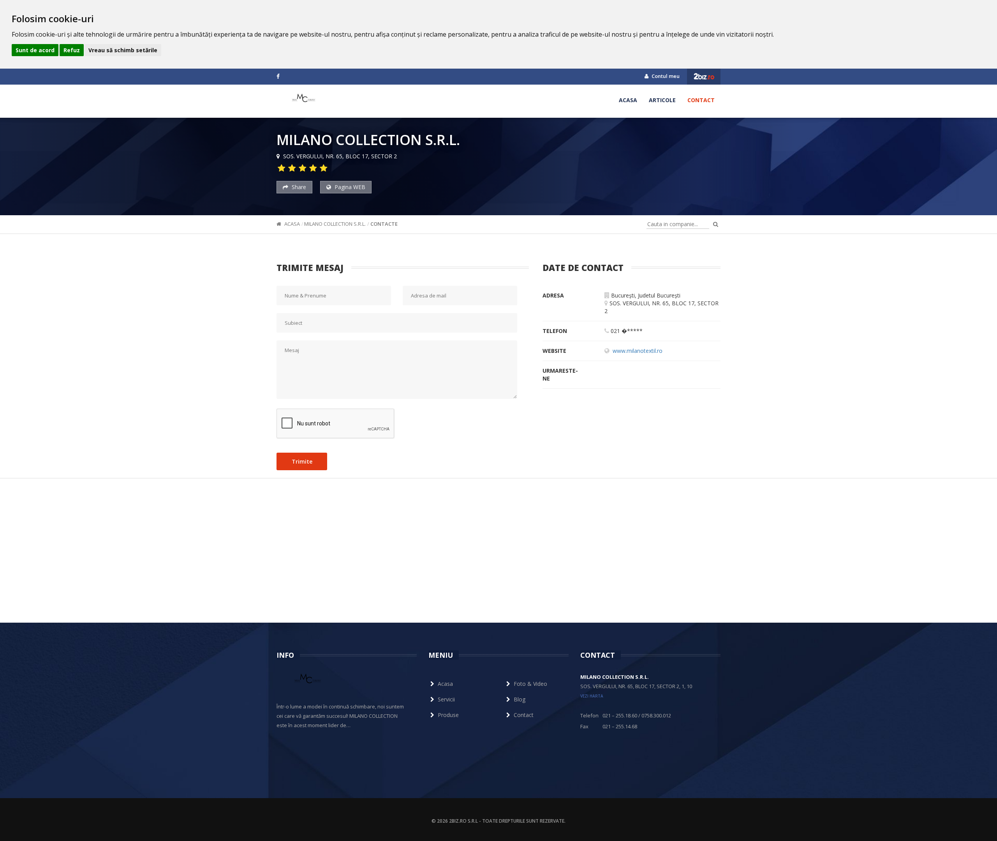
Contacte (384, 223)
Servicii (446, 699)
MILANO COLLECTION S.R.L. (335, 223)
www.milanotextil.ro (637, 350)
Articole (662, 100)
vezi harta (591, 696)
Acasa (628, 100)
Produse (448, 715)
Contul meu (665, 76)
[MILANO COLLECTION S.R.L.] (304, 100)
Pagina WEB (349, 187)
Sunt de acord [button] (35, 50)
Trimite (302, 461)
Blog (519, 699)
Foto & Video (530, 683)
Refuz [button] (71, 50)
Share (298, 187)
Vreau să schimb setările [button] (122, 50)
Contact (701, 100)
